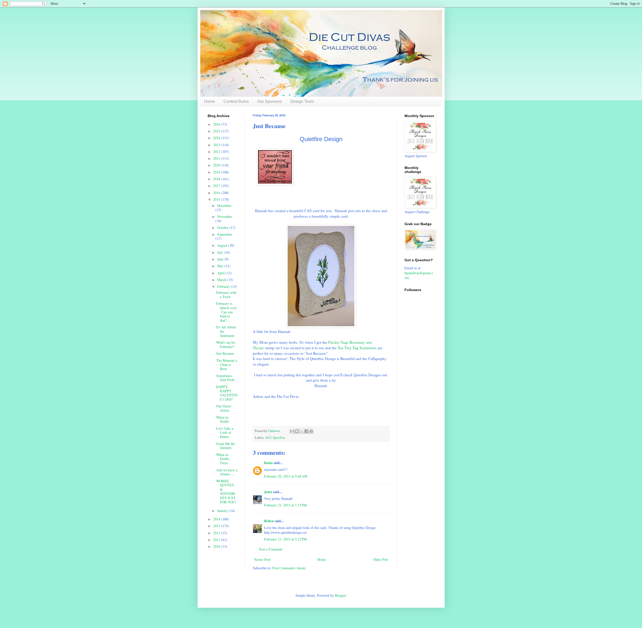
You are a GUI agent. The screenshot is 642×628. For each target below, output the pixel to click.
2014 (217, 519)
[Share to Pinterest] (311, 431)
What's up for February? (225, 344)
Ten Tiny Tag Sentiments (357, 347)
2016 (217, 192)
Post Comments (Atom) (289, 568)
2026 (217, 124)
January (223, 510)
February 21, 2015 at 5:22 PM (285, 539)
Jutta (268, 491)
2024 (217, 137)
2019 (217, 172)
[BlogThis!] (296, 431)
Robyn (269, 520)
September (224, 234)
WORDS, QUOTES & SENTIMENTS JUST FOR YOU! (226, 491)
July (220, 252)
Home (209, 101)
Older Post (380, 559)
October (223, 227)
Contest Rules (236, 101)
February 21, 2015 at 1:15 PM (285, 505)
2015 (268, 437)
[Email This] (292, 431)
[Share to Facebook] (306, 431)
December (224, 205)
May (220, 265)
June (220, 259)
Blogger (340, 595)
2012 (217, 532)
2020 (217, 165)
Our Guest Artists (223, 408)
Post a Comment (270, 549)
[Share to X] (301, 431)
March (222, 279)
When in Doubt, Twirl (223, 459)
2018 (217, 178)
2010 (217, 546)
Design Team (302, 101)
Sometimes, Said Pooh (225, 377)
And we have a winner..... (226, 472)
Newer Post (262, 559)
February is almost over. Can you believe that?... (226, 312)
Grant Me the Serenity (225, 445)
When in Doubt (222, 419)
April (221, 273)
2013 (217, 525)
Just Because (225, 353)
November (224, 216)
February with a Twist (226, 294)
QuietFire (279, 437)
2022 (217, 151)
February (224, 286)
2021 (217, 158)
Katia (268, 462)
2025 (217, 131)
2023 (217, 144)
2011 (217, 539)
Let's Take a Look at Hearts (224, 432)
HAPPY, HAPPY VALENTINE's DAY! (226, 393)
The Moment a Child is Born (226, 364)
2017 (217, 185)
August (222, 245)
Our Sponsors (269, 101)
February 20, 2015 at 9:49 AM (285, 476)
